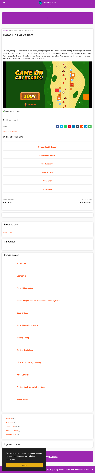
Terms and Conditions (74, 469)
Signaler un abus (12, 444)
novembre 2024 (12, 431)
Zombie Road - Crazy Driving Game (31, 387)
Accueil (5, 30)
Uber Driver (21, 276)
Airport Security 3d (47, 164)
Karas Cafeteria (23, 375)
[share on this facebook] (57, 126)
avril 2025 (11, 422)
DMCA (48, 469)
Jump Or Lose (22, 313)
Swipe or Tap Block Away (47, 147)
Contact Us (88, 469)
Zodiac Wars (47, 189)
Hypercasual (13, 30)
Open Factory (47, 181)
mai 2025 (10, 418)
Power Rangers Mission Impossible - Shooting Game (38, 301)
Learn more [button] (10, 459)
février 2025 (12, 427)
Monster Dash (47, 172)
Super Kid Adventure (25, 288)
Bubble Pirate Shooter (48, 155)
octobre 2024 (12, 435)
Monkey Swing (23, 338)
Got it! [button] (24, 465)
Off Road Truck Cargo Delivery (29, 362)
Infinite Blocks (22, 399)
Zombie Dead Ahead (25, 350)
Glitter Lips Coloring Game (27, 325)
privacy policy (58, 469)
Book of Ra (7, 232)
